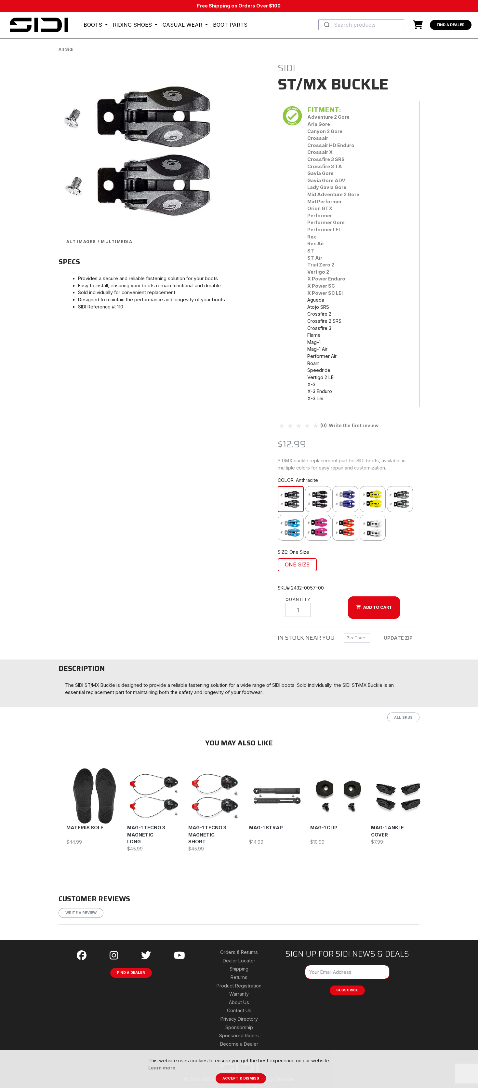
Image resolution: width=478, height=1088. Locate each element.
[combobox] (361, 24)
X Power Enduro (326, 278)
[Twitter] (146, 955)
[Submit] (326, 24)
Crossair (317, 138)
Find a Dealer (451, 24)
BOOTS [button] (94, 24)
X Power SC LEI (325, 293)
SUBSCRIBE (347, 990)
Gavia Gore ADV (326, 180)
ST (310, 250)
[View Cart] (419, 25)
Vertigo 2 (318, 272)
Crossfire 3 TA (324, 166)
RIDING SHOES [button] (133, 24)
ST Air (314, 258)
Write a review (81, 912)
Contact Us (239, 1010)
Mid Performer (324, 201)
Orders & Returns (239, 952)
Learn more (161, 1067)
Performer (319, 215)
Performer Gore (326, 222)
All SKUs (403, 717)
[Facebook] (81, 955)
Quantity (298, 599)
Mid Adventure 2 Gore (333, 194)
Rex (311, 236)
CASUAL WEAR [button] (183, 24)
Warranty (239, 994)
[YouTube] (179, 955)
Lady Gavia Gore (326, 187)
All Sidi (66, 49)
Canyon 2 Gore (324, 131)
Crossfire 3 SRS (326, 159)
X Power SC (321, 286)
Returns (239, 977)
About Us (239, 1002)
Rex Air (315, 243)
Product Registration (239, 985)
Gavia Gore (320, 173)
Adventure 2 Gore (328, 117)
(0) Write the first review (348, 425)
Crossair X (320, 152)
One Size (297, 564)
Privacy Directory (239, 1019)
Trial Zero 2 (320, 264)
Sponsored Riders (239, 1035)
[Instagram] (114, 955)
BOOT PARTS (230, 24)
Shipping (239, 969)
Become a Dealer (239, 1044)
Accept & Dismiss (240, 1078)
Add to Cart (377, 607)
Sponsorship (239, 1027)
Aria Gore (318, 124)
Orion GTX (319, 208)
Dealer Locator (239, 960)
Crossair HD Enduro (330, 145)
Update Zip (398, 638)
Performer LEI (323, 229)
